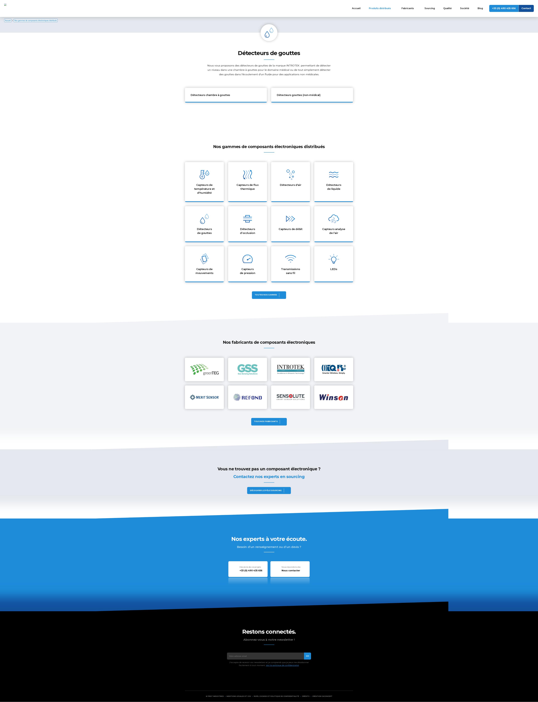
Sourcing (430, 8)
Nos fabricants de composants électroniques (269, 422)
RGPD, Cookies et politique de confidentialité (276, 696)
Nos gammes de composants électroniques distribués (35, 20)
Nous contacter (291, 570)
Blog (480, 8)
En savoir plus (226, 95)
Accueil (356, 8)
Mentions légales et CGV (239, 696)
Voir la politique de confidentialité (282, 665)
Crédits (305, 696)
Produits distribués (380, 8)
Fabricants (408, 8)
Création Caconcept (322, 696)
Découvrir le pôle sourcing (266, 490)
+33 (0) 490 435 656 (504, 8)
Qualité (447, 8)
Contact (526, 8)
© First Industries (215, 696)
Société (464, 8)
